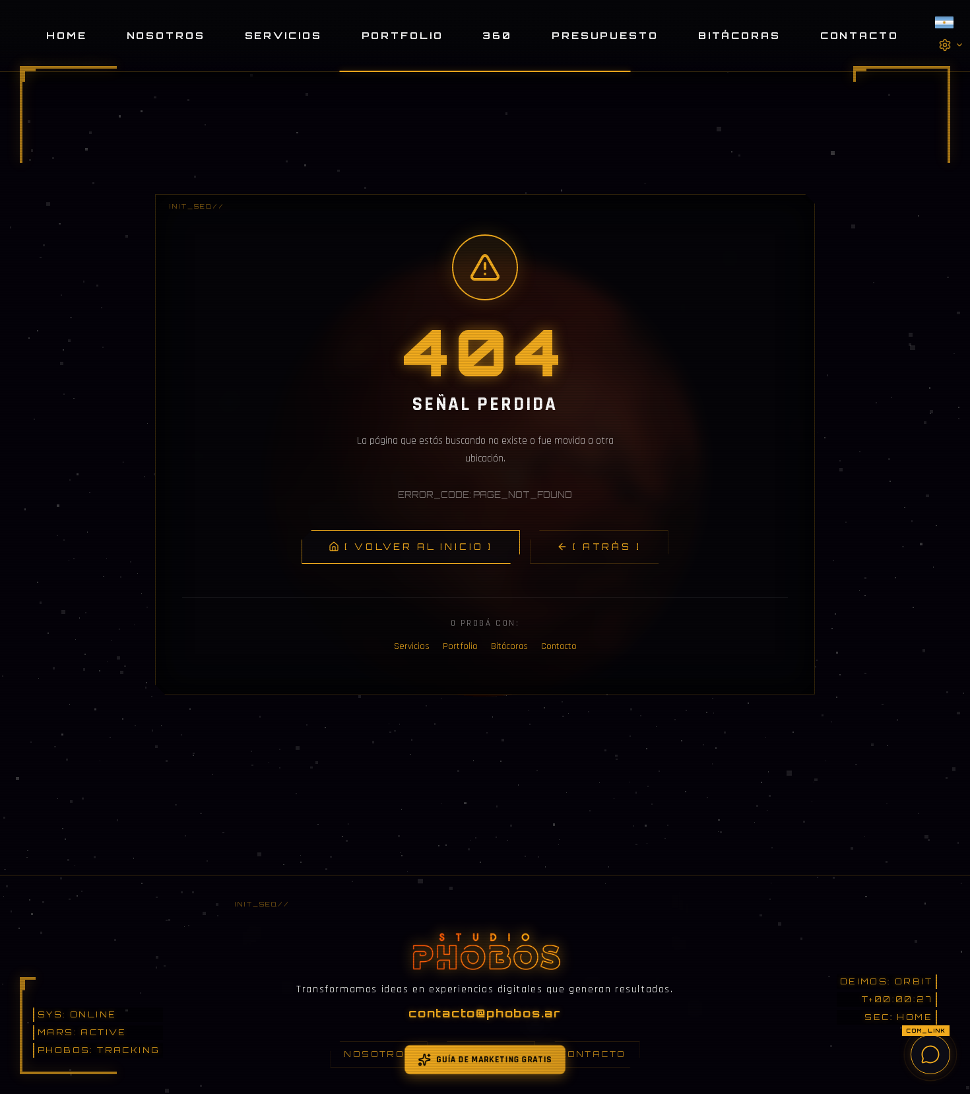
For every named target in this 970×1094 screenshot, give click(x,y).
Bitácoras (739, 35)
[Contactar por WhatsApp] (930, 1054)
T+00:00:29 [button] (896, 999)
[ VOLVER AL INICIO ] (418, 546)
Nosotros (166, 35)
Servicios (283, 35)
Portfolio (402, 35)
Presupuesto (605, 35)
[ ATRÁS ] (607, 546)
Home (66, 35)
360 (497, 35)
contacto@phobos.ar (485, 1013)
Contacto (859, 35)
